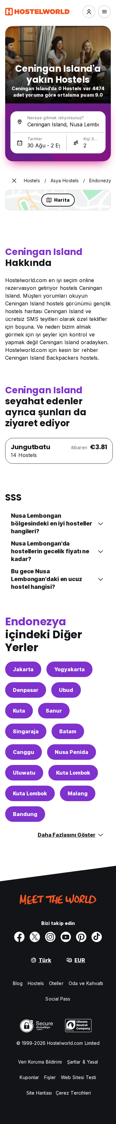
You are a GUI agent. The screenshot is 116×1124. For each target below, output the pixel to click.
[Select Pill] (88, 11)
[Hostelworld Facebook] (19, 937)
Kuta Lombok (73, 772)
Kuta (19, 710)
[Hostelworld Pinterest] (81, 937)
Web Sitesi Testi (78, 1077)
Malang (78, 793)
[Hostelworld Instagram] (50, 937)
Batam (67, 731)
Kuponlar (29, 1077)
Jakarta (23, 669)
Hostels (36, 983)
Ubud (66, 690)
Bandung (25, 814)
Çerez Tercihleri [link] (73, 1093)
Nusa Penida (71, 752)
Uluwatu (24, 772)
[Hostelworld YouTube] (66, 937)
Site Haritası (39, 1093)
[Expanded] (14, 180)
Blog (18, 983)
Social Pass (57, 999)
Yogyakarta (69, 669)
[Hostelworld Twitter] (35, 937)
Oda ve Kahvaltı (86, 983)
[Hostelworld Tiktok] (97, 937)
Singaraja (26, 731)
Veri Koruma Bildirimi (40, 1062)
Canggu (23, 752)
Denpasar (25, 690)
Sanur (54, 710)
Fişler (50, 1077)
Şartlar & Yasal (82, 1062)
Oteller (56, 983)
